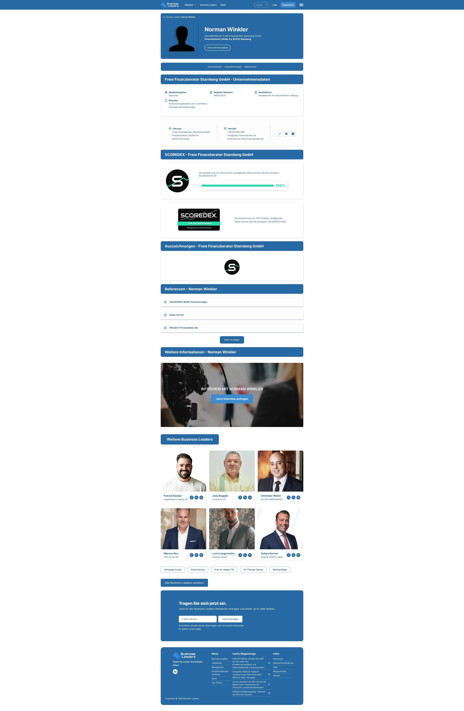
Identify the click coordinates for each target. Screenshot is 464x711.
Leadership (217, 663)
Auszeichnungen (233, 66)
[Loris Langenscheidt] (232, 529)
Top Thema (217, 683)
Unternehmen (215, 66)
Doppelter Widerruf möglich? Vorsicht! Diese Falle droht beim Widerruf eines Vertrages (247, 674)
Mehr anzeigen (232, 339)
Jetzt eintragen (230, 619)
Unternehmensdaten (217, 47)
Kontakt (276, 675)
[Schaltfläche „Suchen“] (266, 4)
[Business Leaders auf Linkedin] (175, 671)
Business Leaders (208, 5)
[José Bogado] (232, 471)
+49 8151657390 (236, 132)
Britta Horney (198, 569)
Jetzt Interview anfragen (232, 398)
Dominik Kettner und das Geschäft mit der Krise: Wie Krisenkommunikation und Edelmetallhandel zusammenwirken (248, 663)
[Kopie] (280, 134)
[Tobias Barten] (280, 529)
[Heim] (164, 17)
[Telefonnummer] (196, 497)
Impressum (278, 659)
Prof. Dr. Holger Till (224, 569)
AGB (198, 629)
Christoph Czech (172, 569)
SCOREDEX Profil (207, 175)
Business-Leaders (220, 659)
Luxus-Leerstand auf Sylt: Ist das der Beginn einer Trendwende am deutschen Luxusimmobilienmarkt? (249, 684)
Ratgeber (189, 5)
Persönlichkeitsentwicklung (220, 672)
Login (274, 5)
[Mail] (201, 497)
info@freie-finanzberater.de (241, 135)
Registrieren (288, 5)
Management (218, 667)
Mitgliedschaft (279, 671)
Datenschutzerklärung (282, 663)
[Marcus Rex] (183, 529)
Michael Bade (280, 569)
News (223, 5)
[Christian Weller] (280, 471)
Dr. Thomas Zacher (253, 569)
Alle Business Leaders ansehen (184, 582)
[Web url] (192, 497)
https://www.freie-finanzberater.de (245, 139)
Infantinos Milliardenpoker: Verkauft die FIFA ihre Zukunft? (248, 693)
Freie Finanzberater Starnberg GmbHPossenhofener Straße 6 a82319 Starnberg (191, 135)
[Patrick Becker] (183, 471)
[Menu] (301, 5)
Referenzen (251, 66)
